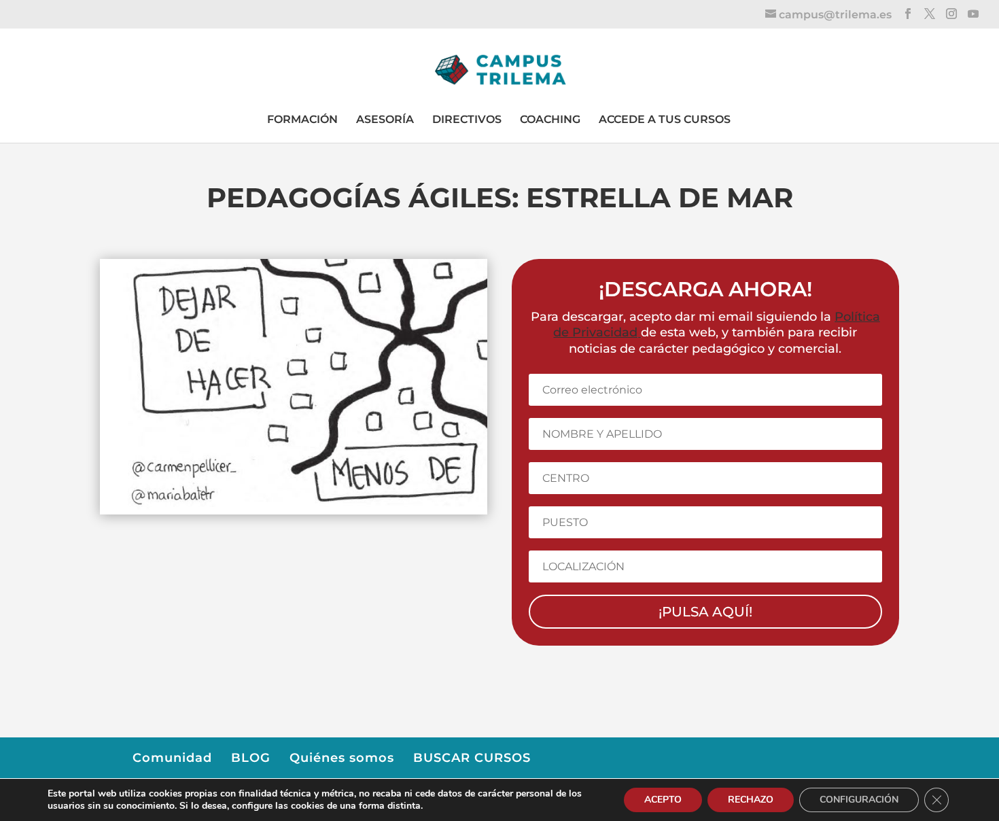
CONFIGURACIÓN (859, 799)
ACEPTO (663, 799)
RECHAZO (750, 799)
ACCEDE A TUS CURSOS (665, 119)
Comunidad (172, 757)
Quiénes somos (342, 757)
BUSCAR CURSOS (472, 757)
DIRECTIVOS (467, 119)
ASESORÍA (385, 119)
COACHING (550, 119)
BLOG (250, 757)
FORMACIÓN (302, 119)
